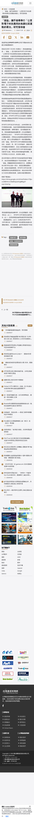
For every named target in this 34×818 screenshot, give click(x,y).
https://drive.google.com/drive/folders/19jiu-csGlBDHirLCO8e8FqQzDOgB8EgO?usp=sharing (17, 181)
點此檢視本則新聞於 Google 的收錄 (12, 302)
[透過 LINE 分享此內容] (10, 37)
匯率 (18, 562)
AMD (19, 557)
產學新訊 (22, 722)
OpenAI (19, 568)
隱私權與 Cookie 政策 (15, 812)
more (30, 325)
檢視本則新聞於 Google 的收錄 (10, 33)
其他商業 (7, 725)
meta (3, 571)
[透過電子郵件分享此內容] (28, 37)
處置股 (4, 560)
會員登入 (7, 743)
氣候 (3, 562)
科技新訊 (22, 716)
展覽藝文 (7, 722)
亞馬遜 (19, 554)
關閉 (7, 816)
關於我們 (23, 737)
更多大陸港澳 (16, 502)
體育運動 (23, 238)
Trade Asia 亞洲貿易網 (14, 763)
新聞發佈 (7, 737)
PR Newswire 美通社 (8, 30)
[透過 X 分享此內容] (16, 37)
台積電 (19, 551)
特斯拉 (19, 573)
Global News (8, 728)
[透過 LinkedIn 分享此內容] (22, 37)
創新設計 (7, 719)
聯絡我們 (23, 746)
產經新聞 (4, 565)
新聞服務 (23, 740)
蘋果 (3, 568)
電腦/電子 (13, 238)
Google (19, 571)
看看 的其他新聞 (13, 300)
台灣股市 (4, 554)
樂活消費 (22, 719)
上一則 (6, 310)
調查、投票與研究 (16, 241)
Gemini (4, 573)
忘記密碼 (7, 746)
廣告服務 (23, 743)
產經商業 (7, 716)
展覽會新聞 (13, 245)
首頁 (5, 9)
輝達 (3, 551)
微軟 (3, 557)
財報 (18, 560)
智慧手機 (20, 565)
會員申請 (7, 740)
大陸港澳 (12, 9)
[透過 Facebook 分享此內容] (4, 37)
